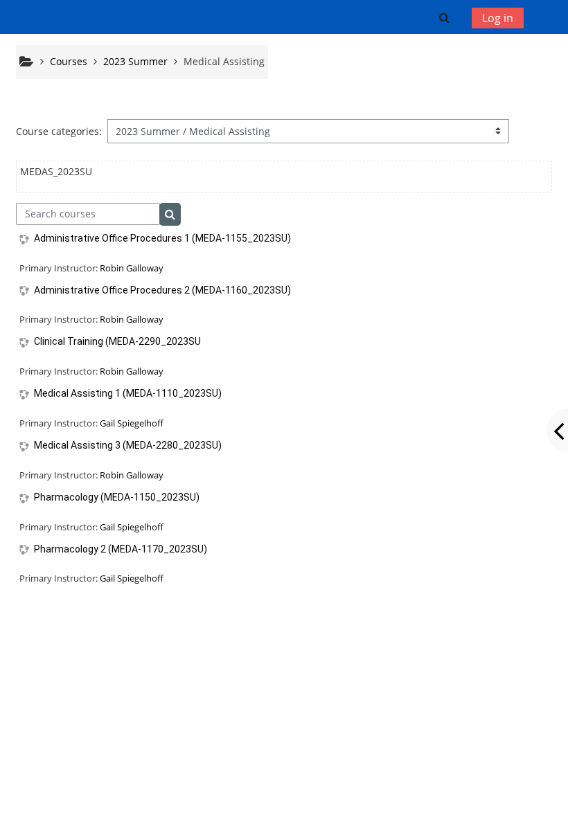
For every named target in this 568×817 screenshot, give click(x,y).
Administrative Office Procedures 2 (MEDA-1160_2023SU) (162, 290)
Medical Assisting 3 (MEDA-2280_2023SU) (128, 445)
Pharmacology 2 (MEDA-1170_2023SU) (120, 549)
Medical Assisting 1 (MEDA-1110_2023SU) (128, 393)
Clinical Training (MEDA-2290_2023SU (117, 341)
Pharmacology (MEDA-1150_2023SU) (116, 497)
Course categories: (59, 131)
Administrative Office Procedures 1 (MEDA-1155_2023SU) (162, 238)
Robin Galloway (131, 268)
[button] (443, 17)
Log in (497, 18)
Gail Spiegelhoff (131, 423)
